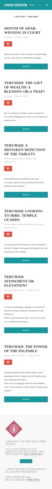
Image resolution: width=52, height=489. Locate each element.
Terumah (9, 37)
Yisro (34, 159)
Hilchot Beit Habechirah (27, 224)
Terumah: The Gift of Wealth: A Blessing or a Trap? (24, 87)
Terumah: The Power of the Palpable (25, 349)
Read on (26, 66)
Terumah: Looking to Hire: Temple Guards (23, 215)
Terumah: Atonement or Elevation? (19, 281)
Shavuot (22, 159)
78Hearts (33, 479)
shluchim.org (33, 454)
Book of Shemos (12, 159)
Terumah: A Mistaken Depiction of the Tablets (24, 149)
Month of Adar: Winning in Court (22, 30)
